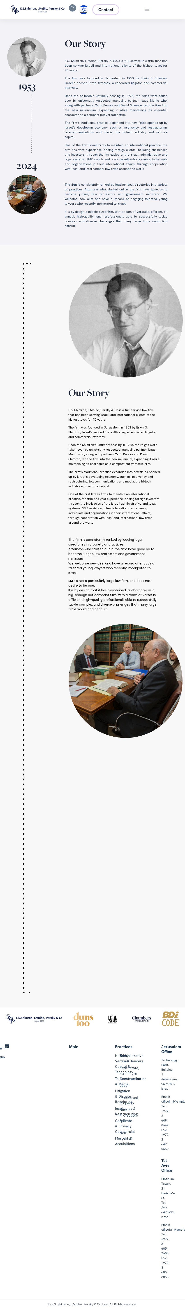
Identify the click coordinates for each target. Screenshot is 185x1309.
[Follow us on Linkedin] (7, 1046)
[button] (147, 9)
